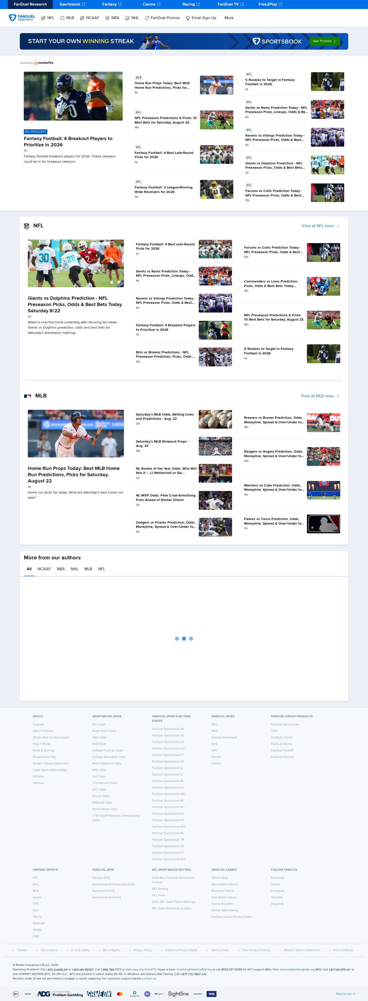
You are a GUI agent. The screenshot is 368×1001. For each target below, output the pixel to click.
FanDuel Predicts (282, 757)
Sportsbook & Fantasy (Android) (113, 884)
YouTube (277, 897)
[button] (325, 41)
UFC (214, 750)
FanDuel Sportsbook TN (168, 839)
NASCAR (39, 923)
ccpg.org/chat (141, 969)
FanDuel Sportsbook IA (167, 768)
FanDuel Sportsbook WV (168, 859)
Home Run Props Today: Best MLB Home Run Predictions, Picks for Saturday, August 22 (162, 87)
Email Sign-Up (204, 18)
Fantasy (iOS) (101, 877)
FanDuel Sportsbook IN (167, 781)
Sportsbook (70, 5)
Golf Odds (99, 776)
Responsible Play (44, 757)
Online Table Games (225, 910)
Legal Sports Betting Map (50, 770)
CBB (36, 936)
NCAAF (92, 18)
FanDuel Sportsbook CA (168, 742)
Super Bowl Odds (104, 731)
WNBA (37, 930)
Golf (35, 910)
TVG (274, 731)
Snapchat (277, 904)
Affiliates (39, 776)
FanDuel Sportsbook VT (168, 852)
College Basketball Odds (109, 757)
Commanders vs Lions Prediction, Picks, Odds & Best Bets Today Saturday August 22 (271, 286)
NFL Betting (160, 888)
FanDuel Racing (281, 744)
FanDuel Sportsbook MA (168, 794)
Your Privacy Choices (256, 950)
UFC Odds (99, 789)
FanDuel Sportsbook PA (168, 833)
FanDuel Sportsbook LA (168, 787)
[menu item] (22, 13)
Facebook (277, 877)
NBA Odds (99, 737)
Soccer (216, 757)
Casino (149, 5)
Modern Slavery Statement (51, 763)
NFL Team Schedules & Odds (171, 908)
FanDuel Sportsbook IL (167, 774)
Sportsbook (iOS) (103, 890)
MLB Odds (99, 744)
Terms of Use (220, 950)
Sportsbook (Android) (106, 897)
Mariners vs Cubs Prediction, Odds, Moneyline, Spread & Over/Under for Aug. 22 (273, 490)
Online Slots (220, 877)
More (229, 18)
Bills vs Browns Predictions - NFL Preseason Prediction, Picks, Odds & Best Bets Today (165, 357)
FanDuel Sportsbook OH (168, 826)
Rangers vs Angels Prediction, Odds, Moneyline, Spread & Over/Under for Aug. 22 (273, 456)
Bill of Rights (111, 950)
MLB (70, 18)
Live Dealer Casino (224, 897)
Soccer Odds (101, 796)
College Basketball (224, 737)
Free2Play (268, 5)
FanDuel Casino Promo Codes (232, 917)
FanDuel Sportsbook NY (168, 820)
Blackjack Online (223, 890)
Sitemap (38, 783)
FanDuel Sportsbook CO (168, 748)
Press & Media (343, 950)
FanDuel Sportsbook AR (168, 729)
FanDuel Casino (281, 737)
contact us (149, 978)
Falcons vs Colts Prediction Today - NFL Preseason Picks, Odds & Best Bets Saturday (273, 195)
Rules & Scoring (43, 750)
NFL (50, 18)
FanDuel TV (228, 5)
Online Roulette (222, 904)
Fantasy (109, 5)
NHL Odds (99, 770)
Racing (188, 5)
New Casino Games (225, 884)
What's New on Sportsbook (51, 737)
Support (38, 724)
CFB (36, 904)
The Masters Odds (104, 783)
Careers (22, 950)
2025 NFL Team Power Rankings (174, 902)
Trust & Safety (80, 950)
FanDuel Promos (165, 18)
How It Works (42, 744)
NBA (115, 18)
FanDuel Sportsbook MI (167, 800)
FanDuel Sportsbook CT (168, 755)
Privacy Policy (143, 950)
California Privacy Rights (181, 950)
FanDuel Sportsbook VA (168, 846)
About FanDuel (43, 731)
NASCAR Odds (102, 802)
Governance (49, 950)
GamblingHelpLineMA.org (194, 969)
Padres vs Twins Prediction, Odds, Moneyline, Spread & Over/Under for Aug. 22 (273, 523)
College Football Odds (107, 750)
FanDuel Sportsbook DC (168, 761)
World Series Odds (105, 809)
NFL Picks (158, 895)
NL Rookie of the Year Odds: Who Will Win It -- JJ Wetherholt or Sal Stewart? (166, 473)
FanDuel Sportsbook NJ (168, 813)
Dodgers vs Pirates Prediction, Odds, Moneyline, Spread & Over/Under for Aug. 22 (166, 527)
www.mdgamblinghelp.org (297, 969)
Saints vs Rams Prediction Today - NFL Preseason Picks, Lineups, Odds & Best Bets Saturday (276, 112)
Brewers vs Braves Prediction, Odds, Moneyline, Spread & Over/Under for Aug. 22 (273, 422)
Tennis (37, 917)
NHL (135, 18)
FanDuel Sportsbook (285, 724)
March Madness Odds (107, 763)
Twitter (275, 884)
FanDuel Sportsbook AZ (168, 735)
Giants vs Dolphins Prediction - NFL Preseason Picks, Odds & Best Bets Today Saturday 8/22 (273, 168)
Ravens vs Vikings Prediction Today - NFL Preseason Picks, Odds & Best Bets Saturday (275, 140)
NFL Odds (99, 724)
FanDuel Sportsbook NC (168, 807)
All (29, 569)
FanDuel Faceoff (282, 750)
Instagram (277, 890)
